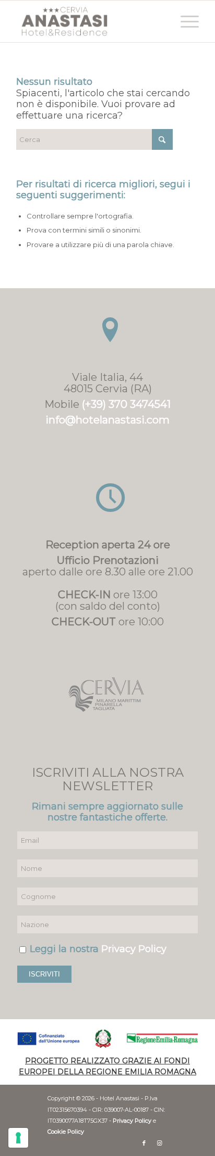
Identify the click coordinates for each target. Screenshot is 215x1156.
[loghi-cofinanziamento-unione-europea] (107, 1039)
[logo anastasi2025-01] (89, 21)
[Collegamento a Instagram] (160, 1143)
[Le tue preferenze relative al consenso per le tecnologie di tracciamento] (18, 1138)
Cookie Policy (65, 1131)
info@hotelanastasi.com (107, 420)
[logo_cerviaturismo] (107, 694)
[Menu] (184, 21)
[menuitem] (184, 21)
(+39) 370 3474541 (126, 404)
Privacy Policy (133, 949)
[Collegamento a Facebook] (144, 1143)
